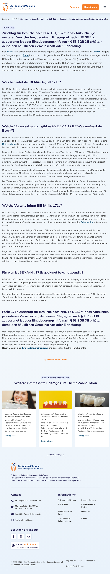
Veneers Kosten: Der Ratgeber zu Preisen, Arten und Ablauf (18, 415)
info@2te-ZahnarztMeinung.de (28, 514)
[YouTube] (28, 536)
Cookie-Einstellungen (75, 566)
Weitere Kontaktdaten (24, 520)
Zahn (9, 51)
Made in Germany (88, 500)
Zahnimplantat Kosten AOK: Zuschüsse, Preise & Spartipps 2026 (54, 417)
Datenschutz (90, 560)
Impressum (71, 560)
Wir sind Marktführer (67, 500)
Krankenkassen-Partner (88, 505)
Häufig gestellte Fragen (65, 512)
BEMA (97, 51)
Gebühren (85, 511)
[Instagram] (21, 536)
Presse (84, 518)
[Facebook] (13, 536)
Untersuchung (9, 144)
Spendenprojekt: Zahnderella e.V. (65, 519)
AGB (80, 560)
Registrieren (90, 7)
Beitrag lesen (11, 435)
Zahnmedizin (87, 222)
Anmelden (75, 7)
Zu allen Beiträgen (55, 454)
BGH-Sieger (63, 504)
